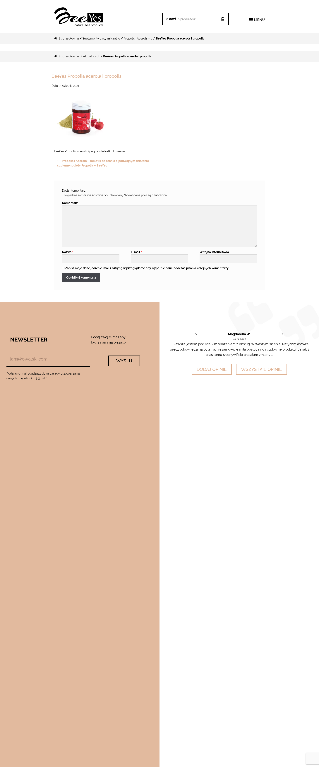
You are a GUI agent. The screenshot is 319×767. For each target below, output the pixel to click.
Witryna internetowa (214, 252)
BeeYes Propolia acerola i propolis (86, 76)
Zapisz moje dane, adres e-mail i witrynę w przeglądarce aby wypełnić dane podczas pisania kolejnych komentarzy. (147, 268)
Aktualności (91, 56)
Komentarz (71, 203)
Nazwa (67, 252)
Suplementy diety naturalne (101, 38)
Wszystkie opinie (261, 369)
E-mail (136, 252)
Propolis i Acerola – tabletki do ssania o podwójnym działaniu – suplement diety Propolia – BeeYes (104, 163)
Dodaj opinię (212, 369)
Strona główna (69, 38)
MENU (259, 20)
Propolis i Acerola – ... (138, 38)
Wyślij (124, 360)
